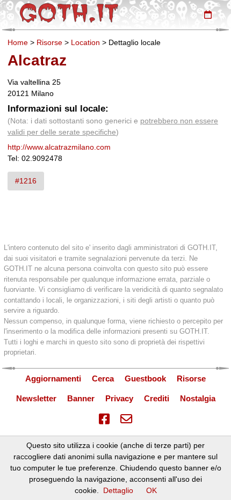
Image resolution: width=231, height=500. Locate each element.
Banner (81, 398)
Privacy (119, 398)
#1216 (26, 181)
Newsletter (36, 398)
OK (151, 490)
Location (85, 42)
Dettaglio (118, 490)
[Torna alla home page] (69, 13)
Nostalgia (197, 398)
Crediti (156, 398)
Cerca (103, 378)
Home (18, 42)
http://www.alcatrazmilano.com (59, 147)
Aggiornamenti (53, 378)
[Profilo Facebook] (104, 419)
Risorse (49, 42)
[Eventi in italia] (208, 14)
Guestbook (145, 378)
